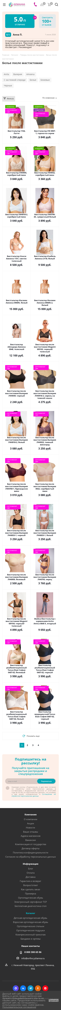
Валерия (17, 74)
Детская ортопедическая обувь (30, 917)
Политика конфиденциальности (30, 852)
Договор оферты (31, 848)
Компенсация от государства (30, 844)
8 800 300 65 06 (32, 952)
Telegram (30, 988)
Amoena (30, 74)
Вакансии (30, 840)
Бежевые (45, 79)
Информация (30, 863)
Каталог (30, 913)
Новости (30, 827)
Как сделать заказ (30, 889)
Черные (8, 85)
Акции (30, 823)
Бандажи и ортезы (31, 938)
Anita (6, 74)
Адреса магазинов (30, 835)
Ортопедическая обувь (30, 897)
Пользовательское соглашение (19, 1007)
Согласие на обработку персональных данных (30, 856)
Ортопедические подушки (30, 930)
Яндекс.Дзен (45, 988)
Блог (30, 868)
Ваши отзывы (30, 831)
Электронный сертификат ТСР (30, 901)
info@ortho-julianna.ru (33, 958)
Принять (53, 1000)
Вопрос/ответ (30, 885)
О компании (30, 819)
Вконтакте (23, 988)
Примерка (30, 893)
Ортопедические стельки (30, 926)
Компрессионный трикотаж (31, 934)
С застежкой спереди (14, 79)
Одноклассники (38, 988)
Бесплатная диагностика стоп (30, 905)
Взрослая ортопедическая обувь (30, 922)
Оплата (30, 872)
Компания (31, 814)
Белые (33, 79)
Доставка (30, 876)
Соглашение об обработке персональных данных (34, 795)
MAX (16, 988)
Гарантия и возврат (30, 881)
